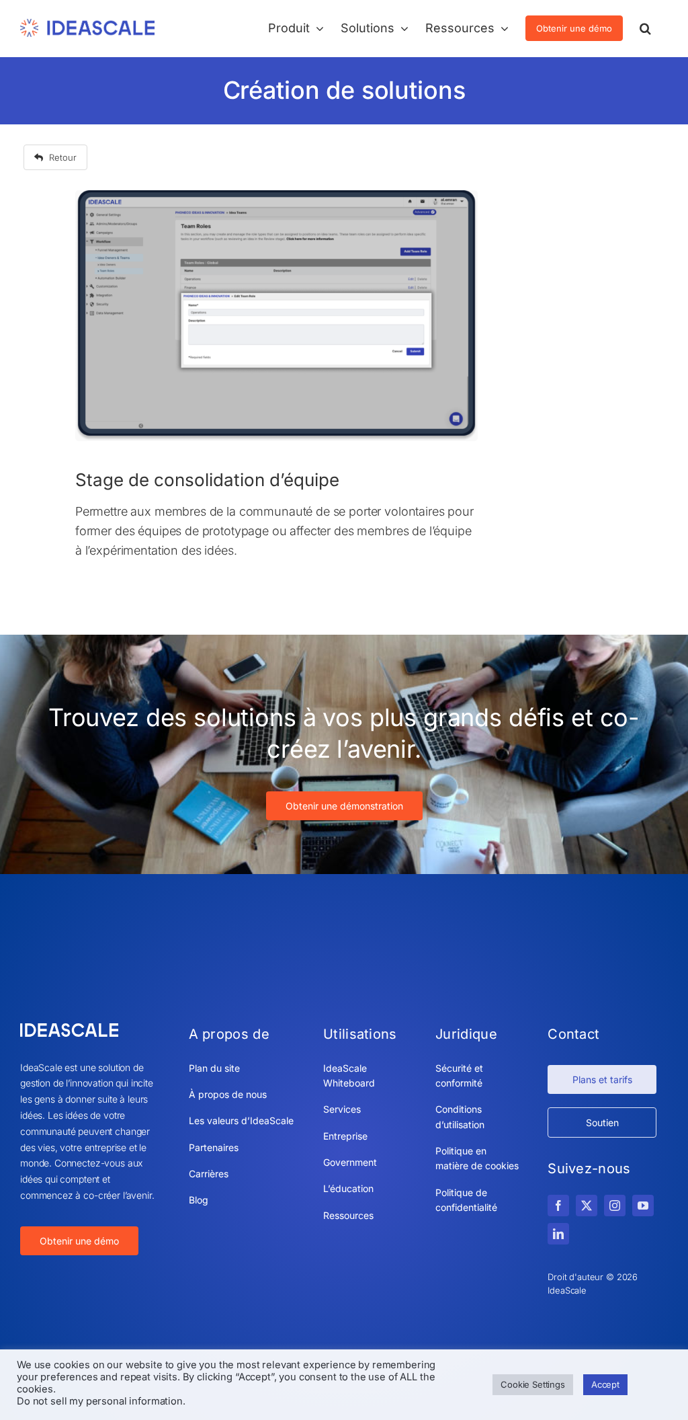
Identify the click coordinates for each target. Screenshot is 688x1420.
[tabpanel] (276, 389)
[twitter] (586, 1205)
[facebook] (558, 1205)
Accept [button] (605, 1384)
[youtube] (643, 1205)
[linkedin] (558, 1234)
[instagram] (615, 1205)
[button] (645, 28)
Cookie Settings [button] (533, 1384)
